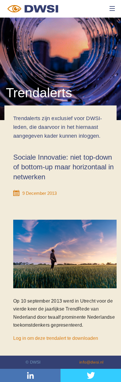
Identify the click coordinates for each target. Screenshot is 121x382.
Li (30, 375)
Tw (90, 375)
